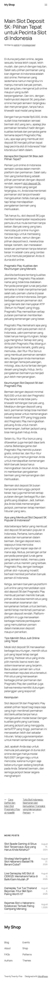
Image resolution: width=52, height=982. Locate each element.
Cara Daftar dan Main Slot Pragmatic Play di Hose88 (12, 806)
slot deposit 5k (32, 183)
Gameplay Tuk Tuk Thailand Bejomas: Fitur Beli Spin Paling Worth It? (20, 891)
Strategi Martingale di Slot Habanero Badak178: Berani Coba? (19, 861)
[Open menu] (46, 5)
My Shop (9, 4)
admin (17, 45)
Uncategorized (28, 45)
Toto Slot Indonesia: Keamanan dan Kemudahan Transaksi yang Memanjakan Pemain (34, 806)
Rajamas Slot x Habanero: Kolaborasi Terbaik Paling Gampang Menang (19, 905)
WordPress (43, 976)
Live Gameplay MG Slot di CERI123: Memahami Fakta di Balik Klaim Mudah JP (21, 876)
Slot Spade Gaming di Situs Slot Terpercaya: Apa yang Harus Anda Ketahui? (20, 846)
